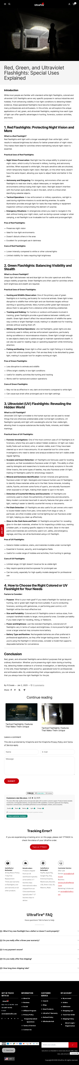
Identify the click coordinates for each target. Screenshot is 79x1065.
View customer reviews (17, 816)
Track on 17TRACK (39, 847)
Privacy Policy (57, 742)
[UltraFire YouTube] (11, 1018)
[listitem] (11, 690)
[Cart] (74, 4)
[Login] (69, 4)
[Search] (9, 4)
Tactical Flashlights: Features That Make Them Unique (19, 725)
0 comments (38, 685)
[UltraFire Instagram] (8, 1018)
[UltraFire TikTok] (14, 1018)
